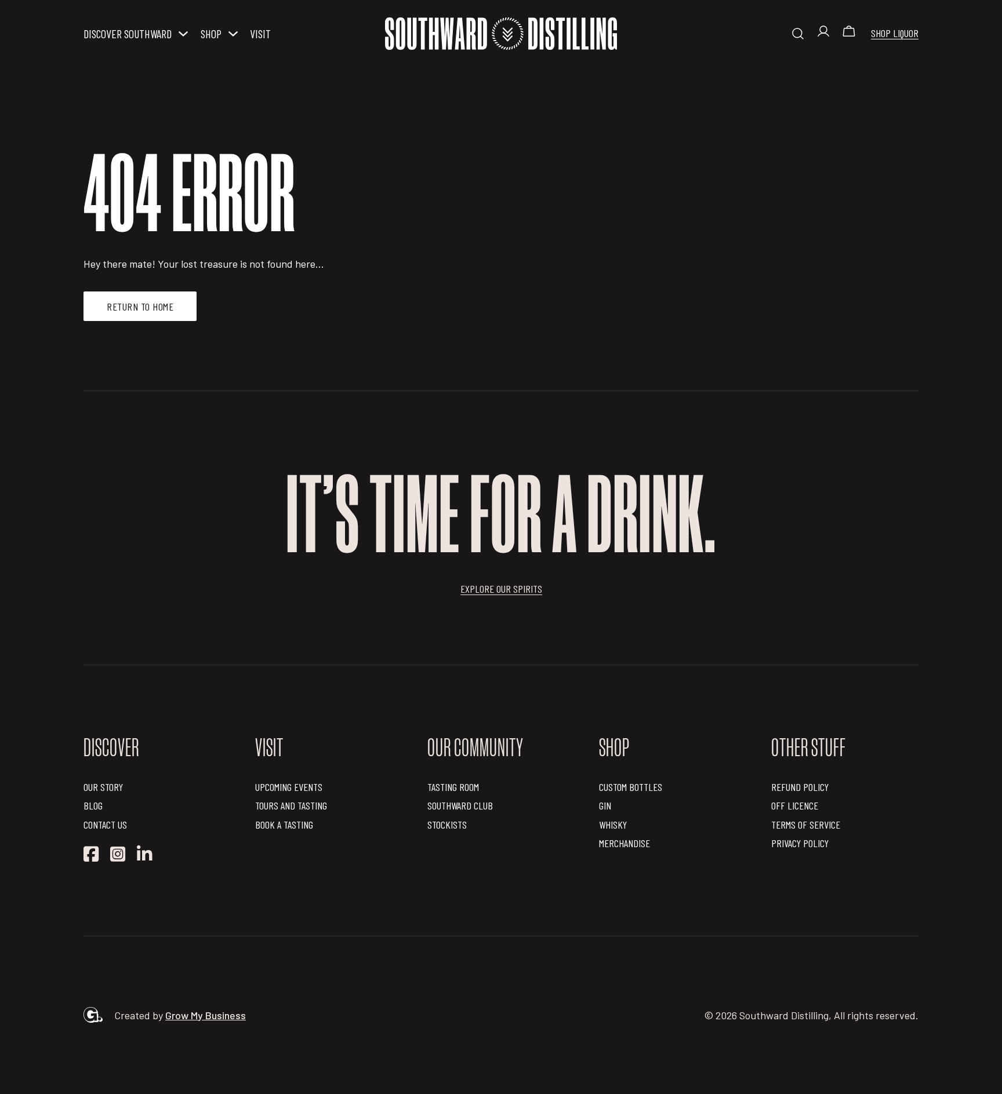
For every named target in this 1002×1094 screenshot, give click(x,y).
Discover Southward (128, 34)
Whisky (613, 824)
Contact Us (105, 824)
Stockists (447, 824)
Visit (260, 34)
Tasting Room (453, 787)
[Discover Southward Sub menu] (183, 33)
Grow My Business (205, 1015)
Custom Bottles (630, 787)
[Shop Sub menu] (233, 33)
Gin (605, 805)
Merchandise (624, 843)
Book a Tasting (284, 824)
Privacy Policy (800, 843)
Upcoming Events (288, 787)
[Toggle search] (798, 34)
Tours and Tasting (291, 805)
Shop (211, 34)
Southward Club (460, 805)
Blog (93, 805)
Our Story (103, 787)
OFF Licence (794, 805)
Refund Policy (800, 787)
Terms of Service (805, 824)
